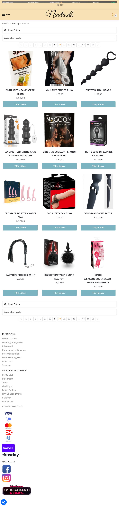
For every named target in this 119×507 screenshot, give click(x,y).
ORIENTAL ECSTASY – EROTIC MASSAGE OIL (59, 153)
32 (69, 44)
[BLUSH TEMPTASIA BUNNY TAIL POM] (59, 253)
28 (50, 44)
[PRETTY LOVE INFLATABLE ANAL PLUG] (98, 130)
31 (64, 44)
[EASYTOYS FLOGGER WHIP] (20, 253)
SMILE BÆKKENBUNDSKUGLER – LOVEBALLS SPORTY (98, 278)
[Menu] (4, 15)
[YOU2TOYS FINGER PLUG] (59, 68)
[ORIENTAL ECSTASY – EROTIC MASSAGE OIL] (59, 130)
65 (88, 44)
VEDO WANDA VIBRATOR (98, 213)
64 (83, 44)
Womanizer (7, 401)
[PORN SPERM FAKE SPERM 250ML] (20, 68)
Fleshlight (7, 386)
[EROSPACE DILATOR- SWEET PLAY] (20, 191)
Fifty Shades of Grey (12, 393)
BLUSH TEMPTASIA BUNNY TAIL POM (59, 276)
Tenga (5, 382)
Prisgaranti (7, 346)
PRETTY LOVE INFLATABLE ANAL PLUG (98, 153)
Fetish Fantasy (9, 390)
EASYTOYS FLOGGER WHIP (20, 274)
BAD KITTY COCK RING (59, 213)
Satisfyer (6, 397)
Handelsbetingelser (11, 357)
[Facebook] (59, 469)
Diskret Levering (10, 338)
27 (45, 44)
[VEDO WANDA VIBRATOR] (98, 191)
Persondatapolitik (10, 353)
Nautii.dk (59, 14)
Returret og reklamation (14, 350)
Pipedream (7, 378)
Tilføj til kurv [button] (20, 104)
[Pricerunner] (59, 490)
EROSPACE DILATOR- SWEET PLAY (20, 215)
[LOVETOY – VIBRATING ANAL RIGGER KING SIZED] (20, 130)
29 (55, 44)
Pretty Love (7, 374)
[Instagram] (59, 477)
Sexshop (15, 23)
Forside (5, 23)
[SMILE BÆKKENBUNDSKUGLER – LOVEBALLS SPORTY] (98, 253)
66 (93, 44)
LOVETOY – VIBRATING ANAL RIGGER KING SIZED (20, 153)
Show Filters (14, 30)
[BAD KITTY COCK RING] (59, 191)
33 (74, 44)
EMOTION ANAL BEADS (98, 90)
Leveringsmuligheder (12, 342)
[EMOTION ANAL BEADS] (98, 68)
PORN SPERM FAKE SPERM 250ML (20, 92)
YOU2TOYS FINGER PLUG (59, 90)
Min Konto (7, 361)
